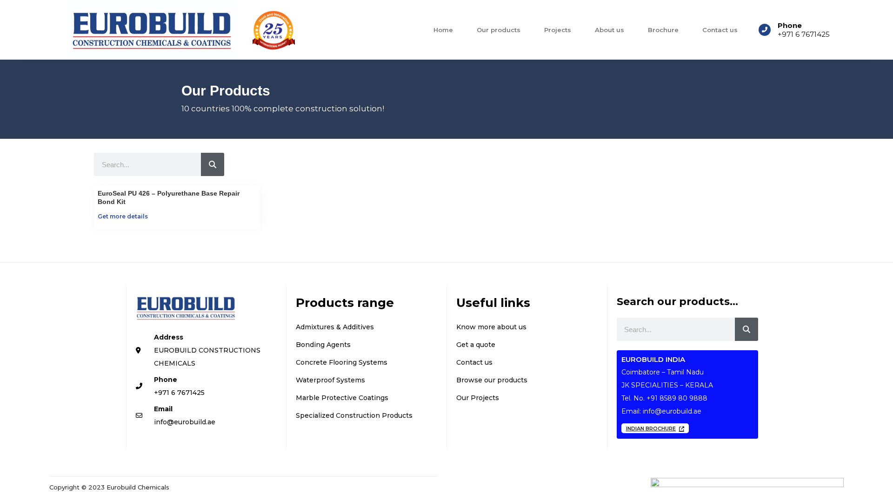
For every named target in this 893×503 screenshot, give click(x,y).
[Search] (212, 164)
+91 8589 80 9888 (676, 398)
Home (443, 30)
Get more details (123, 216)
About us (609, 30)
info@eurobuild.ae (672, 411)
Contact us (720, 30)
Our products (498, 30)
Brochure (663, 30)
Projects (557, 30)
